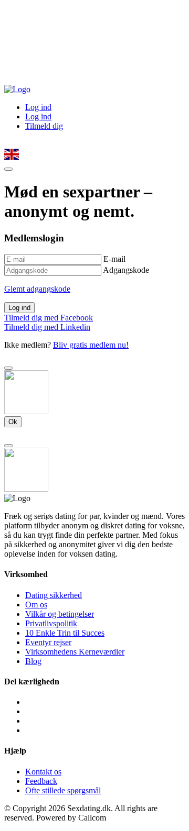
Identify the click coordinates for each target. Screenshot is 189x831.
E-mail (114, 258)
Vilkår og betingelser (59, 614)
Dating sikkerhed (53, 595)
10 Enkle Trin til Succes (64, 632)
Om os (36, 604)
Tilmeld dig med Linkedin (47, 327)
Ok (12, 422)
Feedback (41, 781)
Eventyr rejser (48, 642)
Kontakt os (43, 771)
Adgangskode (126, 269)
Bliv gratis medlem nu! (91, 344)
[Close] (8, 368)
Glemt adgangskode (37, 288)
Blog (33, 661)
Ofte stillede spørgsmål (63, 790)
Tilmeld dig (44, 125)
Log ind (38, 107)
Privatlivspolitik (51, 623)
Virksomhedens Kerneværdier (74, 651)
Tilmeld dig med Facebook (48, 317)
